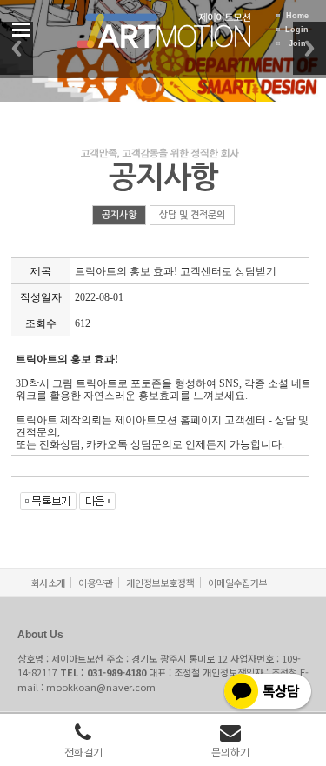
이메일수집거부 (237, 582)
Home (297, 15)
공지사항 (119, 215)
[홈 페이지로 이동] (163, 38)
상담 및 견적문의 (192, 215)
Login (297, 29)
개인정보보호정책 (160, 582)
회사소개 (48, 582)
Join (297, 43)
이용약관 (95, 582)
